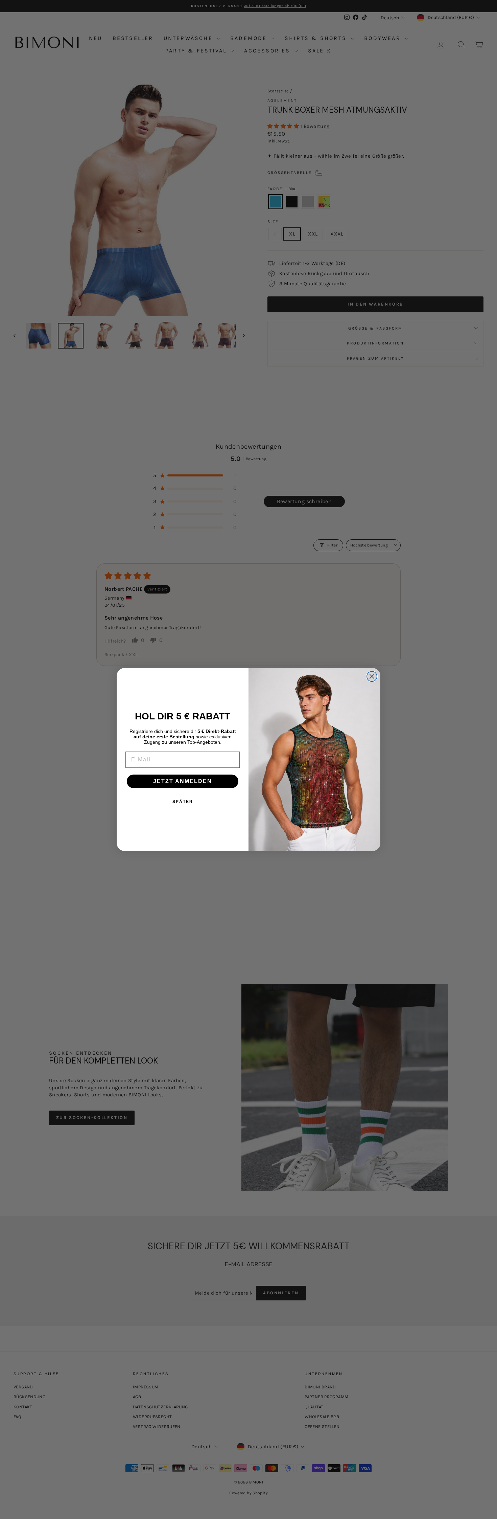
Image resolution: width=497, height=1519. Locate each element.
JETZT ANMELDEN (182, 781)
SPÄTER (182, 801)
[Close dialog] (372, 676)
